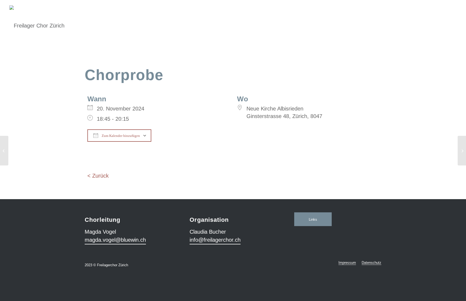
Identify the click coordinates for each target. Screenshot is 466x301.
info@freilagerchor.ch (215, 240)
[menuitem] (347, 263)
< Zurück (98, 176)
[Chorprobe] (4, 150)
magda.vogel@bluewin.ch (115, 240)
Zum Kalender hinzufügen (120, 136)
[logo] (36, 20)
